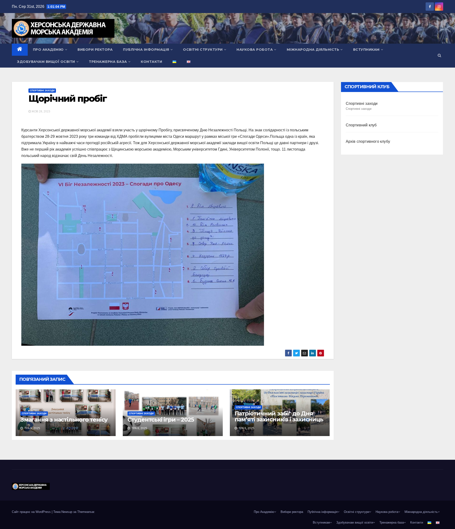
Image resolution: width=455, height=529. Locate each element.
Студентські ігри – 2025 (160, 419)
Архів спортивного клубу (368, 141)
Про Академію (48, 49)
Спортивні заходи (42, 90)
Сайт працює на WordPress (32, 512)
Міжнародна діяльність (313, 49)
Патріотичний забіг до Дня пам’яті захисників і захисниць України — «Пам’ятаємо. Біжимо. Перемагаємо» (279, 422)
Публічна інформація (146, 49)
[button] (439, 55)
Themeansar (85, 512)
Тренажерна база (108, 62)
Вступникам (366, 49)
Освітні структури (203, 49)
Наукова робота (255, 49)
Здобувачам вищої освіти (46, 62)
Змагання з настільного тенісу (64, 419)
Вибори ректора (95, 49)
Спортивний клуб (361, 125)
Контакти (151, 62)
